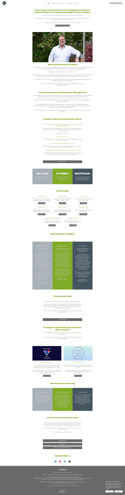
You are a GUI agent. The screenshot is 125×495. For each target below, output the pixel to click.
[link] (4, 3)
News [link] (76, 3)
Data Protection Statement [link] (71, 485)
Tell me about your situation (62, 25)
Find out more (42, 214)
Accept (118, 491)
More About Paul (62, 440)
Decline (109, 491)
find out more (47, 375)
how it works (62, 161)
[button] (55, 3)
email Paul (62, 444)
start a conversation (115, 3)
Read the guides (62, 319)
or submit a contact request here (62, 447)
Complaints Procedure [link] (59, 485)
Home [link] (48, 3)
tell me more (41, 203)
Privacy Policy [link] (50, 485)
